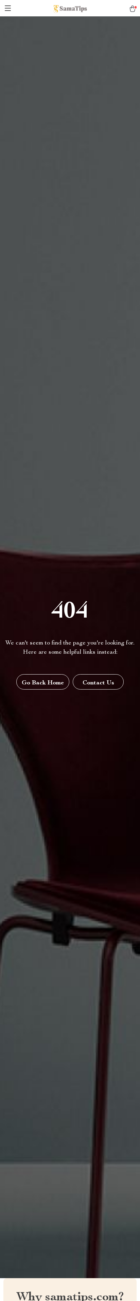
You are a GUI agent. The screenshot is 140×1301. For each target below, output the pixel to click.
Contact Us (98, 683)
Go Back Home (43, 683)
